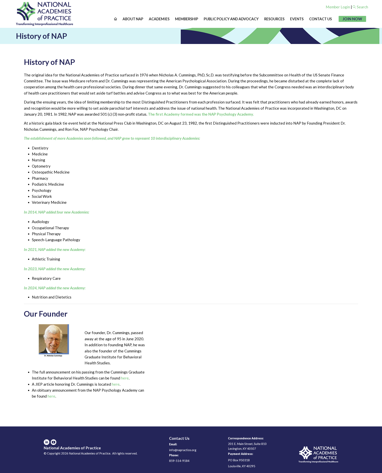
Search (362, 7)
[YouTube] (53, 442)
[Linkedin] (46, 442)
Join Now (352, 19)
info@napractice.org (182, 450)
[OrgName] (44, 14)
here (125, 378)
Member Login (338, 7)
